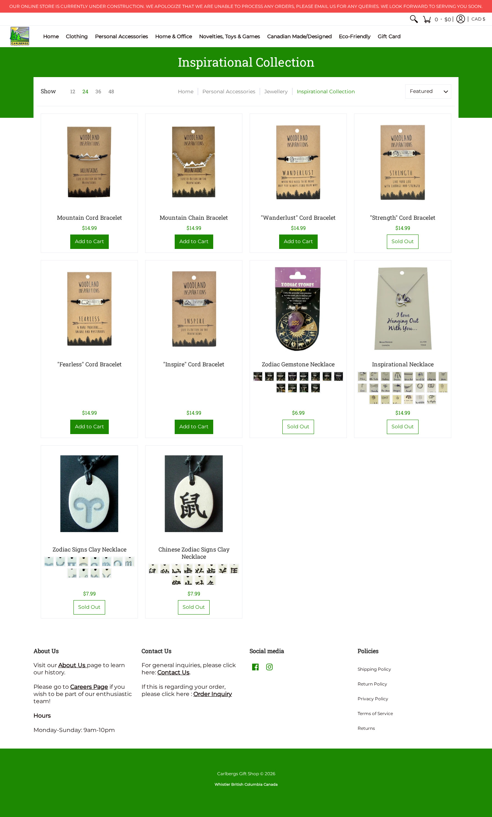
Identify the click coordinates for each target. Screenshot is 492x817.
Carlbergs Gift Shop (238, 773)
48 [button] (111, 91)
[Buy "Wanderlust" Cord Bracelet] (298, 162)
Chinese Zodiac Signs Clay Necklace (193, 552)
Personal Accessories (228, 91)
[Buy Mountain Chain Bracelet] (193, 162)
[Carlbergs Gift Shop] (19, 36)
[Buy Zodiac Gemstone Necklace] (298, 308)
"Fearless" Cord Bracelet (89, 364)
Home (185, 91)
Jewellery (276, 91)
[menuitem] (413, 19)
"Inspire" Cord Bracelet (193, 364)
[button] (436, 19)
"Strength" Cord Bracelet (402, 217)
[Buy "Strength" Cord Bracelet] (402, 162)
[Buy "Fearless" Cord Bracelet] (89, 308)
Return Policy (372, 684)
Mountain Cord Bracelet (89, 217)
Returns (366, 728)
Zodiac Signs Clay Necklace (89, 549)
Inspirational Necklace (403, 364)
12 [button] (72, 91)
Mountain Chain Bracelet (194, 217)
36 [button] (98, 91)
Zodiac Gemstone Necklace (298, 364)
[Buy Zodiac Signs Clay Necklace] (89, 494)
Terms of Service (375, 713)
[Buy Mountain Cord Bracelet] (89, 162)
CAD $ (478, 19)
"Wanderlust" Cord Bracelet (298, 217)
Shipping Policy (374, 669)
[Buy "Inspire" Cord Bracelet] (193, 308)
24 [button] (85, 91)
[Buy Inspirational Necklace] (402, 308)
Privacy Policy (373, 698)
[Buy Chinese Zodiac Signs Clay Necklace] (193, 494)
